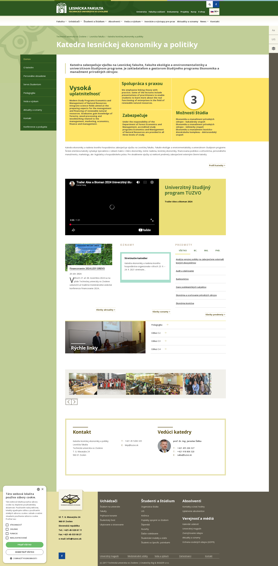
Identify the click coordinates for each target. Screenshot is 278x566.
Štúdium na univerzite (110, 506)
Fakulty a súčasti (157, 11)
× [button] (42, 489)
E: (122, 445)
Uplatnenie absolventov (193, 511)
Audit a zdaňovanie (185, 270)
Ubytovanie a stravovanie (112, 524)
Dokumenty (173, 11)
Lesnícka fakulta (97, 36)
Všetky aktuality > (105, 309)
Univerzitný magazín (191, 528)
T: (122, 441)
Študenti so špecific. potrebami (155, 542)
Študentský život (107, 520)
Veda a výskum (132, 21)
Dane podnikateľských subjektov (191, 287)
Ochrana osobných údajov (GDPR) (198, 542)
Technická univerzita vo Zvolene (71, 36)
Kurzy (193, 11)
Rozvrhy (145, 529)
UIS (273, 39)
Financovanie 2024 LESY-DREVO (87, 268)
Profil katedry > (217, 165)
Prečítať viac (11, 519)
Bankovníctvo (182, 279)
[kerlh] (197, 384)
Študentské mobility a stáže (154, 538)
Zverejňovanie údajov (192, 533)
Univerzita (141, 11)
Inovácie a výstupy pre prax (160, 21)
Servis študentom (32, 84)
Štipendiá (145, 524)
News (203, 21)
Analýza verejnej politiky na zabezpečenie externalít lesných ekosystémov (200, 261)
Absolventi (114, 21)
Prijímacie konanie (108, 515)
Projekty (185, 11)
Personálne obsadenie (34, 75)
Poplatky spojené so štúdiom (155, 520)
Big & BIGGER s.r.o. (160, 562)
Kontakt (215, 21)
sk (215, 11)
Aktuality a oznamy (187, 21)
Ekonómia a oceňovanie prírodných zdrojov (196, 295)
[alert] (24, 524)
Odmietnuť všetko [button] (24, 552)
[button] (7, 525)
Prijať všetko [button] (24, 544)
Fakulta (60, 21)
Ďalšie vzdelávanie (149, 533)
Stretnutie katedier (136, 258)
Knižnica (145, 515)
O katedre (28, 67)
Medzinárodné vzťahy (138, 556)
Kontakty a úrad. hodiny (193, 506)
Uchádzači (74, 21)
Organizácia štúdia (149, 506)
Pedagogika (29, 92)
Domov (27, 59)
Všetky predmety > (215, 314)
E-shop (201, 11)
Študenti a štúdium (94, 21)
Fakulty (103, 511)
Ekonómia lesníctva (185, 303)
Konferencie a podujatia (35, 126)
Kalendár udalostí (190, 524)
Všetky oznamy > (161, 311)
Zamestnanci (185, 556)
